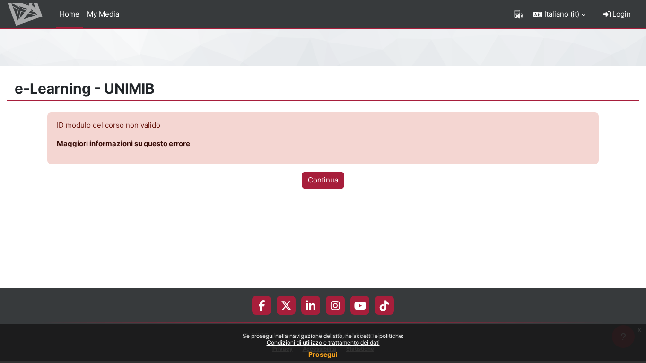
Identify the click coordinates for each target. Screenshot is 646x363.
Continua (323, 179)
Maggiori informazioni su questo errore (123, 143)
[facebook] (261, 305)
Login (621, 13)
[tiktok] (384, 305)
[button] (559, 14)
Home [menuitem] (69, 13)
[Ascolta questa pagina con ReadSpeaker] (518, 14)
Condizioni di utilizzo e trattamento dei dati (323, 342)
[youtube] (360, 305)
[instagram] (335, 305)
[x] (286, 305)
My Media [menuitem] (103, 13)
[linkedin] (310, 305)
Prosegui (323, 354)
